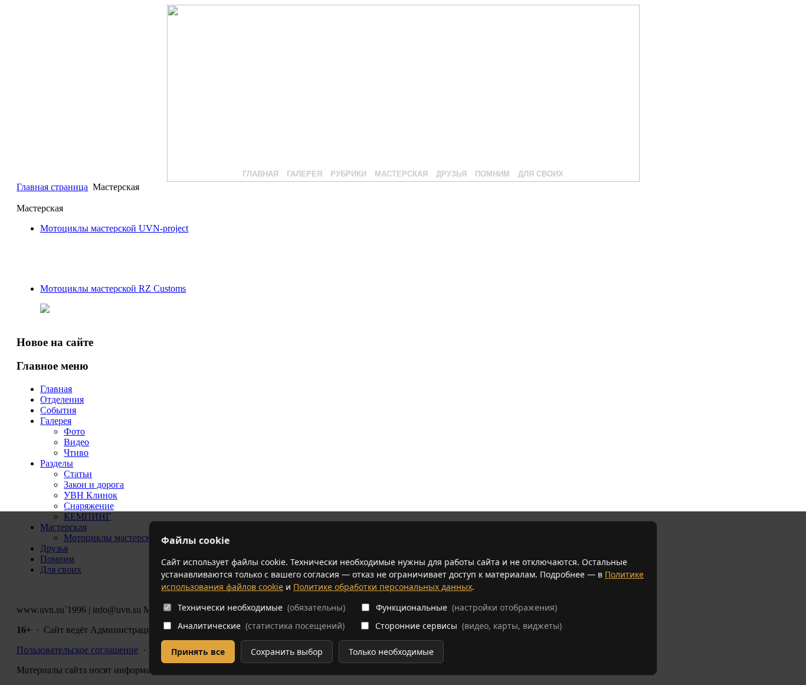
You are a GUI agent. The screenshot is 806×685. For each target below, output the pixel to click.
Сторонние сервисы (468, 625)
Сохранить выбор (287, 651)
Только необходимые (391, 651)
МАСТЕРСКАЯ (401, 173)
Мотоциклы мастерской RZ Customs (113, 288)
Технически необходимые (261, 607)
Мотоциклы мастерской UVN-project (114, 228)
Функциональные (466, 607)
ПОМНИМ (492, 173)
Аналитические (261, 625)
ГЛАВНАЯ (261, 173)
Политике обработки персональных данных (382, 586)
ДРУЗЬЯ (451, 173)
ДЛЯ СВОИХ (540, 173)
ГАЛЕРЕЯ (304, 173)
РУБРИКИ (348, 173)
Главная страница (52, 187)
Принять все (198, 651)
